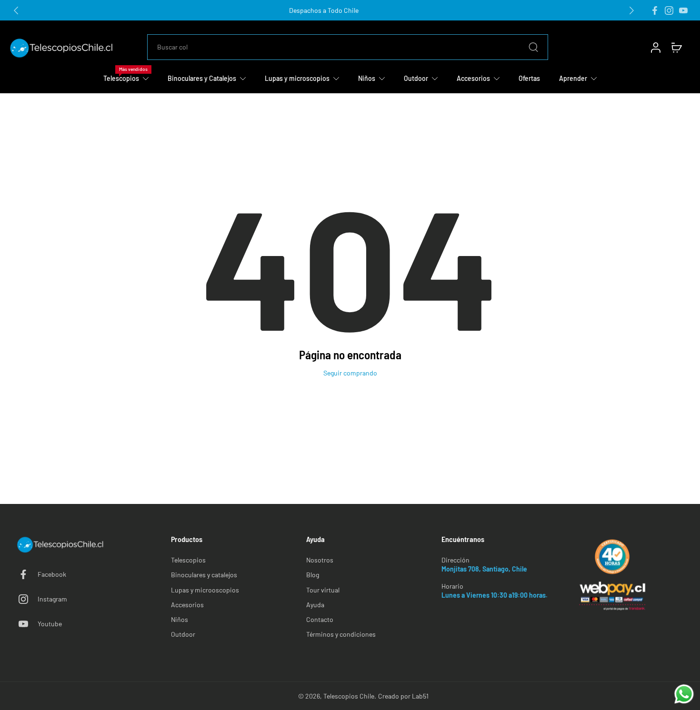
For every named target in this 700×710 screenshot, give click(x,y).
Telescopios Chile (348, 696)
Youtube (50, 624)
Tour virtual (323, 590)
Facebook (52, 574)
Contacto (319, 619)
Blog (312, 575)
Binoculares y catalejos (204, 575)
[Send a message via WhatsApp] (684, 694)
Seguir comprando (350, 373)
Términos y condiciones (341, 634)
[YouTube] (683, 10)
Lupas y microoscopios (205, 590)
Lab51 (420, 696)
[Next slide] (631, 10)
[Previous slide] (16, 10)
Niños (179, 619)
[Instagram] (669, 10)
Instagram (52, 599)
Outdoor (183, 634)
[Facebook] (655, 10)
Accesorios (187, 605)
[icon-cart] (676, 47)
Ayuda (315, 605)
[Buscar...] (533, 47)
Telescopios (188, 560)
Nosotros (319, 560)
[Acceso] (655, 47)
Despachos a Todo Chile (324, 10)
